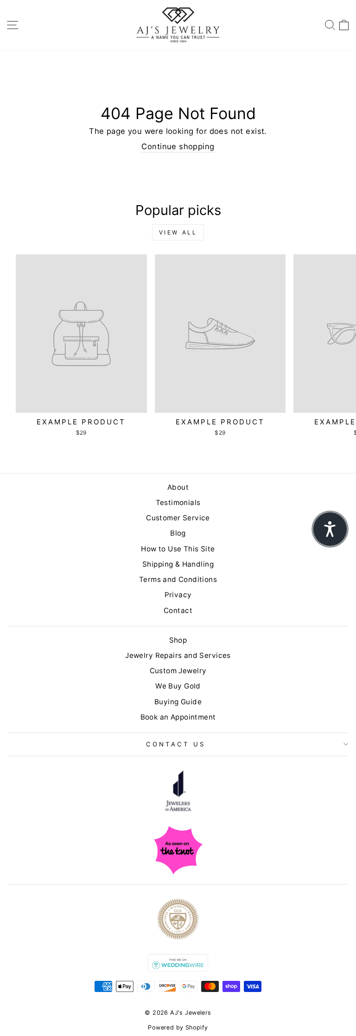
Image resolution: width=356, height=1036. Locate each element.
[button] (330, 529)
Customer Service (178, 517)
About (178, 487)
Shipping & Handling (178, 564)
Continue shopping (177, 146)
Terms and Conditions (178, 579)
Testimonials (178, 502)
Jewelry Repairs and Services (178, 655)
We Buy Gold (178, 686)
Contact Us (175, 744)
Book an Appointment (178, 717)
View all (178, 232)
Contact (178, 610)
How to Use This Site (178, 548)
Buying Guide (178, 701)
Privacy (178, 594)
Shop (178, 640)
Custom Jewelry (178, 670)
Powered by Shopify (178, 1027)
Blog (178, 533)
